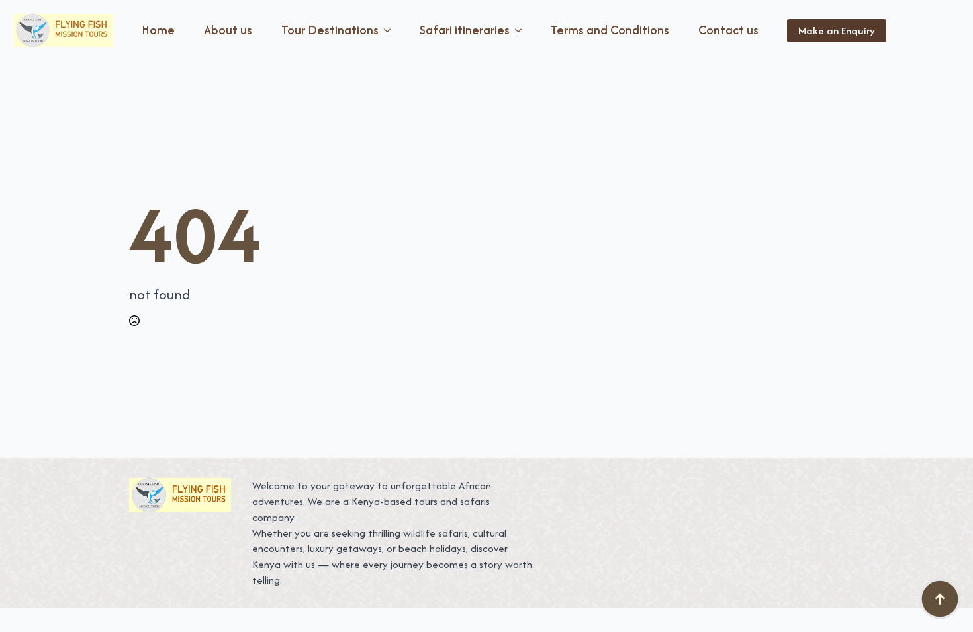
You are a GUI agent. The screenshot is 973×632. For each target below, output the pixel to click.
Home (158, 30)
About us (228, 30)
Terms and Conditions (610, 30)
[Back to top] (940, 599)
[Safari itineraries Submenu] (521, 30)
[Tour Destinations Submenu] (390, 30)
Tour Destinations (330, 30)
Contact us (728, 30)
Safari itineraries (465, 30)
